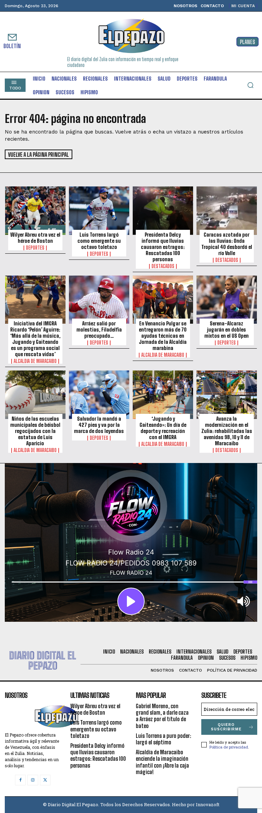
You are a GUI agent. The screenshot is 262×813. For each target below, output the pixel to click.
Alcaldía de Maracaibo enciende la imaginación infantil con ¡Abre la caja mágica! (162, 762)
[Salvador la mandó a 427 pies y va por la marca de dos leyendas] (99, 394)
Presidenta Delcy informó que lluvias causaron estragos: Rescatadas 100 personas (163, 247)
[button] (250, 85)
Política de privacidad (228, 746)
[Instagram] (32, 780)
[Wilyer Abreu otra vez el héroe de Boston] (35, 210)
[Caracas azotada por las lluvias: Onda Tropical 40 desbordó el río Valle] (226, 210)
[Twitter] (45, 780)
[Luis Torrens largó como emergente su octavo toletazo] (99, 210)
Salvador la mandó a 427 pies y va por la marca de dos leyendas (99, 425)
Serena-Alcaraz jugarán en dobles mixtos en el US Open (226, 329)
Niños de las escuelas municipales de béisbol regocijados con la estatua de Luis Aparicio (35, 431)
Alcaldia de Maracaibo (35, 361)
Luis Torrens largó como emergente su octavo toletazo (99, 241)
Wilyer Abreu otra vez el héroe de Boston (35, 238)
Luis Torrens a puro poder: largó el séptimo (163, 738)
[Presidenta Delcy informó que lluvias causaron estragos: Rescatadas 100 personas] (163, 210)
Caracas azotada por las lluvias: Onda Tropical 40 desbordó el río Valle (226, 244)
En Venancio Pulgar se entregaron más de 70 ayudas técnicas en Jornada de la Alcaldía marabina (163, 335)
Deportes (35, 248)
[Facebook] (20, 780)
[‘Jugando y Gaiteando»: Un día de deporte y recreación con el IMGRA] (163, 394)
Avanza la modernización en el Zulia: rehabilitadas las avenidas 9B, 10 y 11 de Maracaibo (226, 431)
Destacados (162, 266)
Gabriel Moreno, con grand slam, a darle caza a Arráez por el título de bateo (162, 716)
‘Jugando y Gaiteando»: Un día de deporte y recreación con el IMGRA (163, 428)
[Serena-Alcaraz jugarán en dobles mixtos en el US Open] (226, 300)
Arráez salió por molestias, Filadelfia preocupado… (99, 329)
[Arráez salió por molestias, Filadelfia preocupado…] (99, 300)
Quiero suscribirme (226, 727)
